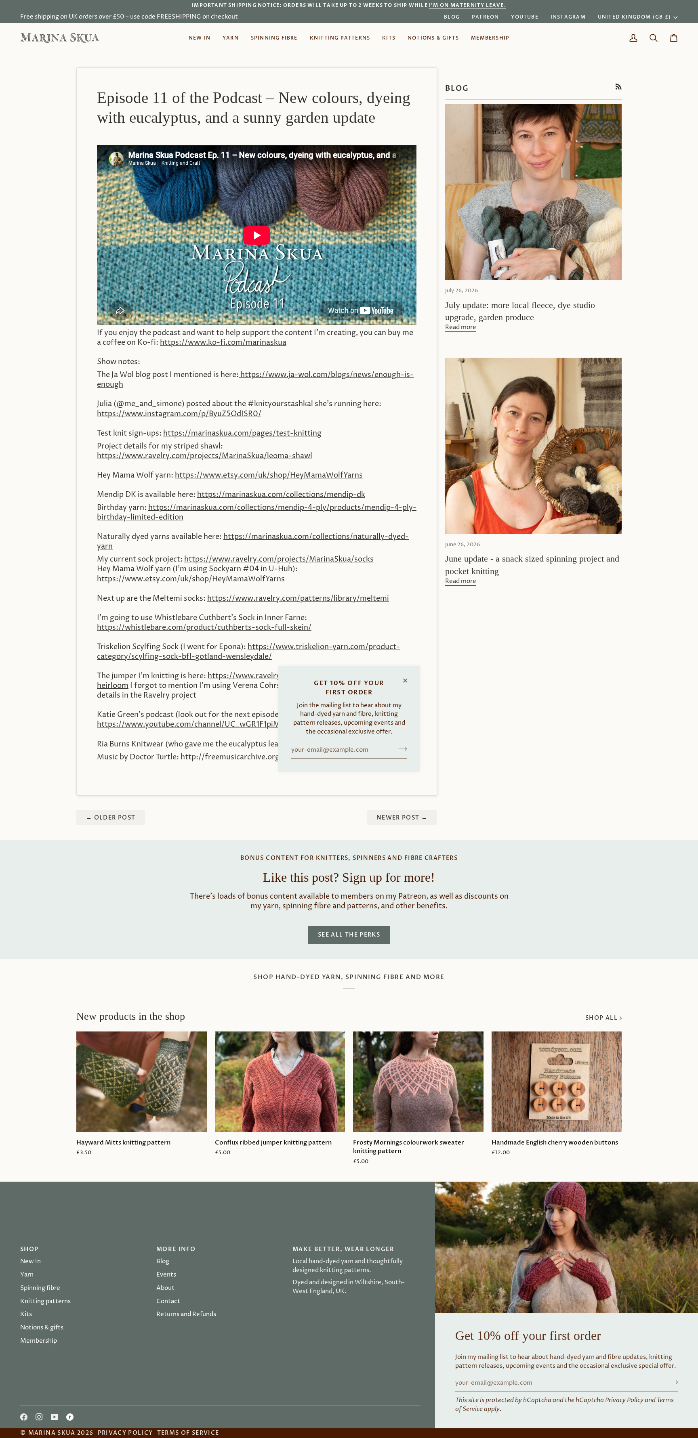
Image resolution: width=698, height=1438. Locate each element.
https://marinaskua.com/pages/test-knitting (242, 433)
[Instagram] (39, 1417)
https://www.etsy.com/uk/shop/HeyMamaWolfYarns (269, 475)
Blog (162, 1262)
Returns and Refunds (186, 1314)
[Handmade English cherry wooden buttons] (557, 1081)
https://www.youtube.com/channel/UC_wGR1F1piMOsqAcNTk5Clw (216, 724)
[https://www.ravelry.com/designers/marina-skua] (70, 1417)
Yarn (27, 1275)
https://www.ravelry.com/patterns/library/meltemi (298, 599)
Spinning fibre (40, 1288)
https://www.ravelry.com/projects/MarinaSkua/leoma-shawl (204, 456)
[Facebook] (23, 1417)
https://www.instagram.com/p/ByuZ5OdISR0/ (179, 414)
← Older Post (110, 818)
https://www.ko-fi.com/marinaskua (223, 343)
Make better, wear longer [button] (343, 1249)
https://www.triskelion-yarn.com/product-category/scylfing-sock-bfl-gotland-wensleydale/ (248, 652)
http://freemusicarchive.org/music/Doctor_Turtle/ (270, 757)
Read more (460, 327)
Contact (168, 1302)
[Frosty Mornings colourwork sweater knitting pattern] (418, 1081)
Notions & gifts (41, 1328)
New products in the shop (130, 1016)
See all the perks (349, 935)
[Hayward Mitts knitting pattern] (141, 1081)
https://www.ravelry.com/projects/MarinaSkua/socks (279, 559)
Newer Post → (401, 818)
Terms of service (188, 1433)
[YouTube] (54, 1417)
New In (30, 1262)
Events (166, 1275)
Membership (38, 1341)
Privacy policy (125, 1433)
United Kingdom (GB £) (634, 17)
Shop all (601, 1018)
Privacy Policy (624, 1400)
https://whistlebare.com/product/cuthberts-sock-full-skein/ (204, 628)
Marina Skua (52, 1433)
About (165, 1288)
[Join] (400, 748)
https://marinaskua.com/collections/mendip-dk (281, 495)
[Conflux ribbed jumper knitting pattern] (280, 1081)
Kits (26, 1314)
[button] (231, 38)
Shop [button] (29, 1249)
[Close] (408, 677)
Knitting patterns (45, 1302)
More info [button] (176, 1249)
